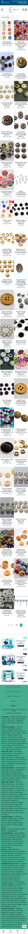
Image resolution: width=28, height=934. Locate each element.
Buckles (22, 859)
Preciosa (17, 878)
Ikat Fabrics (12, 723)
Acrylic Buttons (20, 853)
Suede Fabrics (18, 745)
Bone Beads (20, 837)
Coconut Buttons (7, 853)
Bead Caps (11, 904)
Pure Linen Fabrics (18, 719)
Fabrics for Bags (17, 802)
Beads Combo (6, 847)
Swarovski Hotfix (7, 880)
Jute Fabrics (5, 749)
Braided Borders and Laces (16, 919)
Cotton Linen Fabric (8, 721)
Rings (10, 878)
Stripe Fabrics (6, 774)
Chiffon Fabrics (13, 735)
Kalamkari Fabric (13, 755)
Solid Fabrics (5, 772)
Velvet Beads (18, 843)
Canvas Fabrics (20, 747)
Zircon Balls (5, 898)
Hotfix (24, 874)
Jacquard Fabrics (14, 739)
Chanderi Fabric (6, 753)
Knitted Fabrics (6, 823)
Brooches (12, 861)
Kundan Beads (6, 841)
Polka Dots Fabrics (7, 770)
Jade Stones (12, 886)
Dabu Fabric (11, 764)
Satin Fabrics (12, 737)
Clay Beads (11, 837)
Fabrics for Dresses (8, 788)
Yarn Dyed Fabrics (14, 821)
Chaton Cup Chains (8, 872)
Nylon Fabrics (21, 743)
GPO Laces (10, 929)
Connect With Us (13, 696)
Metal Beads (16, 839)
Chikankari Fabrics (7, 757)
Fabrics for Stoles (14, 806)
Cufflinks (4, 861)
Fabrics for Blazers (13, 798)
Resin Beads (16, 835)
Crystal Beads (12, 831)
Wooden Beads (18, 841)
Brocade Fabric (13, 762)
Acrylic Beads (19, 833)
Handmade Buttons (8, 851)
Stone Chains (18, 870)
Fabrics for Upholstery (16, 790)
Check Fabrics (16, 772)
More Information (14, 691)
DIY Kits (13, 906)
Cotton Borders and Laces (10, 921)
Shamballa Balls (16, 898)
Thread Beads (6, 845)
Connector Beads (13, 902)
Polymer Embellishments (11, 866)
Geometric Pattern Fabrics (10, 778)
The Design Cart (14, 687)
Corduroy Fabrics (7, 747)
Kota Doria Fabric (7, 766)
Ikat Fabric (18, 751)
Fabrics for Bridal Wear (9, 794)
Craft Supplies (19, 882)
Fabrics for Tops (12, 784)
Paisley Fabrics (17, 774)
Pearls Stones (17, 892)
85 (17, 625)
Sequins (23, 864)
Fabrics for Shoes (7, 804)
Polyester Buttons (7, 855)
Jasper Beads (6, 892)
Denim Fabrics (16, 749)
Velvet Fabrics (13, 741)
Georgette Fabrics (14, 729)
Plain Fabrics (19, 770)
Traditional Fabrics (14, 780)
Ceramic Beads (6, 843)
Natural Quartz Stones (9, 894)
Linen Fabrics (17, 733)
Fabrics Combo (16, 717)
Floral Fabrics (20, 768)
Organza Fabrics (7, 731)
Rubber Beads (6, 839)
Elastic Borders (21, 929)
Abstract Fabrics (20, 776)
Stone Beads (17, 845)
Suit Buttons (20, 851)
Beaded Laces (6, 927)
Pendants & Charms (9, 896)
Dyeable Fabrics (13, 819)
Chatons (4, 878)
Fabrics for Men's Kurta (9, 808)
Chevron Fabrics (7, 776)
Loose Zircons (16, 876)
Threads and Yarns (8, 915)
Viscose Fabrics (20, 731)
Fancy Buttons (13, 859)
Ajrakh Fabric (21, 764)
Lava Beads (22, 894)
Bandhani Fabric (12, 759)
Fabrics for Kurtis (16, 786)
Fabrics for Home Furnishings (11, 792)
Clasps (20, 896)
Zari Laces (16, 927)
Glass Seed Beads (13, 829)
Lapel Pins (20, 861)
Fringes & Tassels (15, 912)
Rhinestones (5, 876)
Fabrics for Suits (12, 813)
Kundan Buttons (13, 857)
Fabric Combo (18, 823)
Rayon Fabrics (6, 733)
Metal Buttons (14, 849)
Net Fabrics (12, 743)
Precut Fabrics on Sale (9, 825)
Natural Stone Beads (15, 890)
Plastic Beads (6, 835)
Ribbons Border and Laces (16, 925)
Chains (16, 868)
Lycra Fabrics (6, 745)
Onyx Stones (13, 888)
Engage (13, 701)
